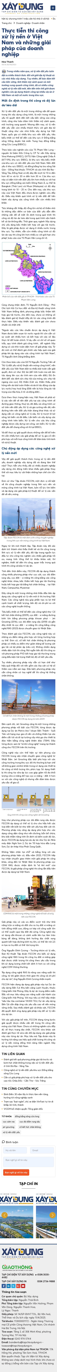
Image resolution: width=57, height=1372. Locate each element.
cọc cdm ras (9, 1121)
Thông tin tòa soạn (14, 1292)
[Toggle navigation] (52, 8)
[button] (52, 1215)
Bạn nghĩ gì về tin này (16, 1172)
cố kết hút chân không (30, 1127)
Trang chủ (7, 23)
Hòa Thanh (8, 61)
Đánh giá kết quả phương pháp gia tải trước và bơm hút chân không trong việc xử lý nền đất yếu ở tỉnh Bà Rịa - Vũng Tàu (28, 1062)
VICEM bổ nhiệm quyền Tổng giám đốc (23, 1108)
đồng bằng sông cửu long (27, 1116)
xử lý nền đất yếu (11, 1132)
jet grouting (8, 1127)
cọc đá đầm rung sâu (30, 1121)
